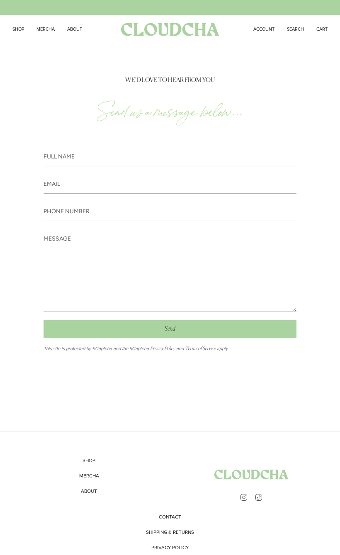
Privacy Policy (162, 348)
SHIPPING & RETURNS (170, 532)
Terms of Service (200, 348)
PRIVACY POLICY (170, 548)
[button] (295, 29)
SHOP (89, 461)
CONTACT (170, 517)
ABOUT (89, 491)
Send (170, 329)
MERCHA (89, 476)
